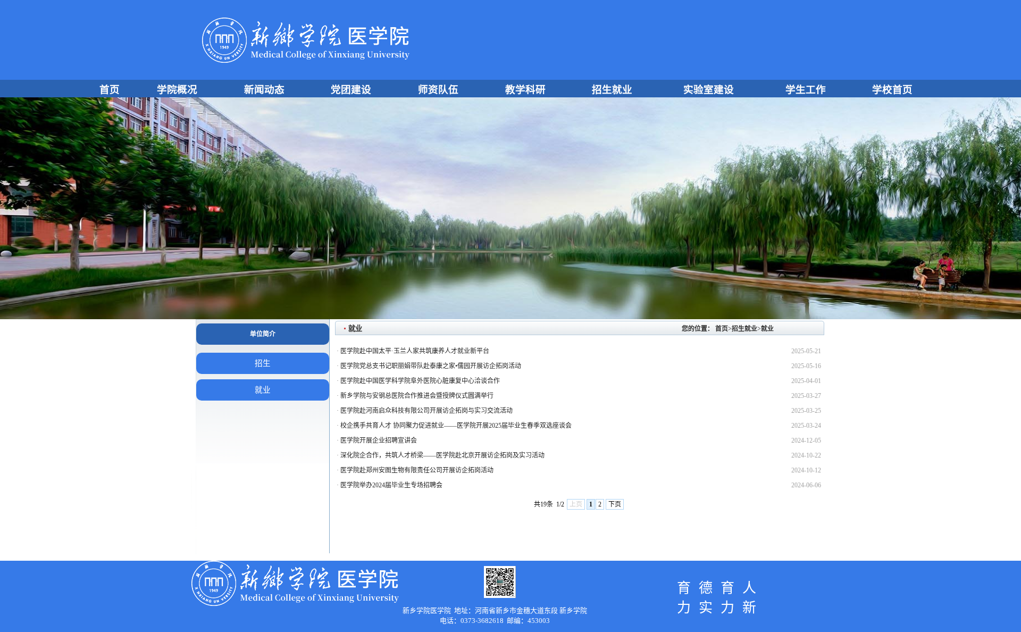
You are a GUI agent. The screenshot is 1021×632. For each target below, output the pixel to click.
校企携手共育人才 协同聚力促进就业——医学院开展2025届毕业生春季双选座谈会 (456, 425)
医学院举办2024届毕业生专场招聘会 (391, 485)
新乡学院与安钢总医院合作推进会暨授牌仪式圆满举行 (416, 396)
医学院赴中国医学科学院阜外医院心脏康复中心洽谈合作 (420, 381)
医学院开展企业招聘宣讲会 (378, 440)
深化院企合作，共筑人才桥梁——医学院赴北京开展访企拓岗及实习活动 (442, 455)
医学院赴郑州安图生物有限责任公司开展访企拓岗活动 (416, 470)
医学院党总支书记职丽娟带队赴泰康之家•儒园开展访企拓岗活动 (430, 366)
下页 (614, 504)
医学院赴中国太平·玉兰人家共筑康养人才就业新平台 (414, 351)
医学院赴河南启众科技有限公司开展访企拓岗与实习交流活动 (426, 410)
